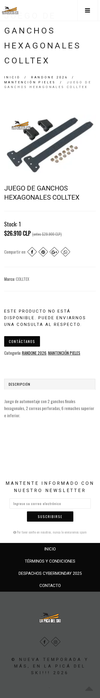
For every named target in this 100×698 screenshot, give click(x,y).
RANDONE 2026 (49, 77)
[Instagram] (55, 641)
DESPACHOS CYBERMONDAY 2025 (50, 573)
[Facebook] (32, 251)
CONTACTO (50, 585)
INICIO (50, 549)
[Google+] (54, 251)
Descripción (19, 384)
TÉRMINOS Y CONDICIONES (50, 561)
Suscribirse (50, 516)
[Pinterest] (43, 251)
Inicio (12, 77)
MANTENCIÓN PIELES (30, 82)
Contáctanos (22, 341)
